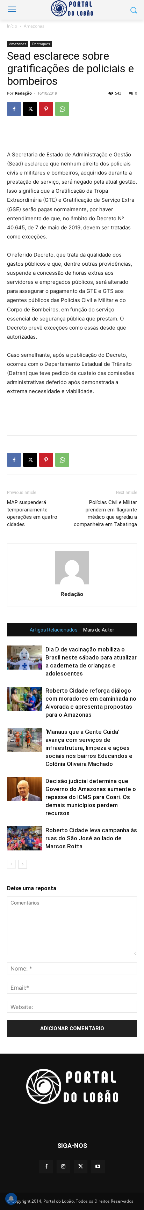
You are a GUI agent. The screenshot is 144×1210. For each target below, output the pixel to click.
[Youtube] (98, 1166)
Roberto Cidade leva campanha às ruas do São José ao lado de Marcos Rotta (91, 838)
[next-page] (22, 864)
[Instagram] (63, 1166)
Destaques (41, 43)
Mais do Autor (98, 629)
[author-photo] (72, 584)
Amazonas (34, 26)
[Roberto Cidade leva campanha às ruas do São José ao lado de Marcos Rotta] (24, 838)
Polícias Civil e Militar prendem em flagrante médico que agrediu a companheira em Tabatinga (105, 513)
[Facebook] (14, 109)
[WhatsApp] (62, 109)
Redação (23, 93)
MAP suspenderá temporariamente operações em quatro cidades (32, 513)
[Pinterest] (46, 109)
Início (12, 26)
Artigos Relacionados (54, 629)
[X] (30, 109)
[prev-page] (11, 864)
